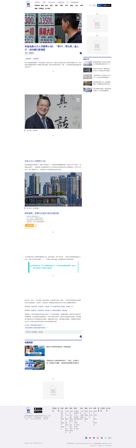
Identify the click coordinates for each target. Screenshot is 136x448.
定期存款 (71, 412)
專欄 (36, 8)
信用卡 (71, 428)
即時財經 (37, 5)
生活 (76, 5)
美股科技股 (61, 2)
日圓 (44, 2)
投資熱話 (62, 427)
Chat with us (93, 445)
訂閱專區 (41, 8)
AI (67, 2)
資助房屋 (66, 420)
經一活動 (76, 428)
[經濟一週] (28, 4)
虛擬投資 (62, 423)
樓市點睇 (28, 58)
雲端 (81, 419)
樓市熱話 (66, 431)
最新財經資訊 (74, 2)
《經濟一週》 (45, 418)
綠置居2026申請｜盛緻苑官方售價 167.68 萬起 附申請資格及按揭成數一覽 (102, 70)
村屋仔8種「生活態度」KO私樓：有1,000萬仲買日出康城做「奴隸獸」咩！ (52, 306)
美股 (62, 413)
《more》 (26, 418)
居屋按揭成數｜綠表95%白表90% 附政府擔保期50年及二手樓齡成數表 (102, 63)
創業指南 (76, 417)
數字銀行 (71, 422)
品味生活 (90, 412)
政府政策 (95, 412)
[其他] (81, 53)
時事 (81, 5)
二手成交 (66, 416)
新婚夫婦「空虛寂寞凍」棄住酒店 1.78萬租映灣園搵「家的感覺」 (49, 310)
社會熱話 (95, 416)
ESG (75, 421)
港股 (62, 411)
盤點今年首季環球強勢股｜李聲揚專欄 (58, 347)
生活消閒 (90, 416)
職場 (71, 5)
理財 (56, 5)
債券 (62, 417)
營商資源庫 (77, 419)
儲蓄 (70, 417)
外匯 (62, 415)
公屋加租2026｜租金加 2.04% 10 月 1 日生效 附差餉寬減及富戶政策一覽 (102, 77)
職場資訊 (86, 416)
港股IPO (37, 2)
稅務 (70, 426)
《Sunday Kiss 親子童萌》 (36, 418)
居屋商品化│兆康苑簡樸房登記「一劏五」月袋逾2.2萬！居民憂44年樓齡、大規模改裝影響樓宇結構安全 (62, 362)
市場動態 (76, 411)
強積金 (71, 419)
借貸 (70, 425)
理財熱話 (71, 431)
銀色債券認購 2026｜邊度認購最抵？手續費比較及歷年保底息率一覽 (102, 83)
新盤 (66, 423)
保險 (70, 415)
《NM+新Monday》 (37, 417)
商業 (61, 5)
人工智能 (82, 412)
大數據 (82, 415)
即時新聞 (95, 423)
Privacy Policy (108, 445)
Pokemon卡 (51, 2)
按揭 (66, 428)
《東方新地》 (46, 417)
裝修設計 (66, 425)
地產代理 (36, 58)
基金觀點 (62, 420)
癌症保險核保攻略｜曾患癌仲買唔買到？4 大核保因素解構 (102, 89)
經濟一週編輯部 (29, 53)
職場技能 (86, 412)
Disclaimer (100, 445)
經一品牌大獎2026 (77, 425)
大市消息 (66, 412)
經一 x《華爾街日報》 (105, 5)
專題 (42, 5)
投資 (46, 5)
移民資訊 (95, 420)
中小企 (75, 415)
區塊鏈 (82, 417)
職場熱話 (86, 420)
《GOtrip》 (29, 417)
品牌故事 (76, 413)
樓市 (51, 5)
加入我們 (47, 8)
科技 (66, 5)
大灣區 (75, 423)
